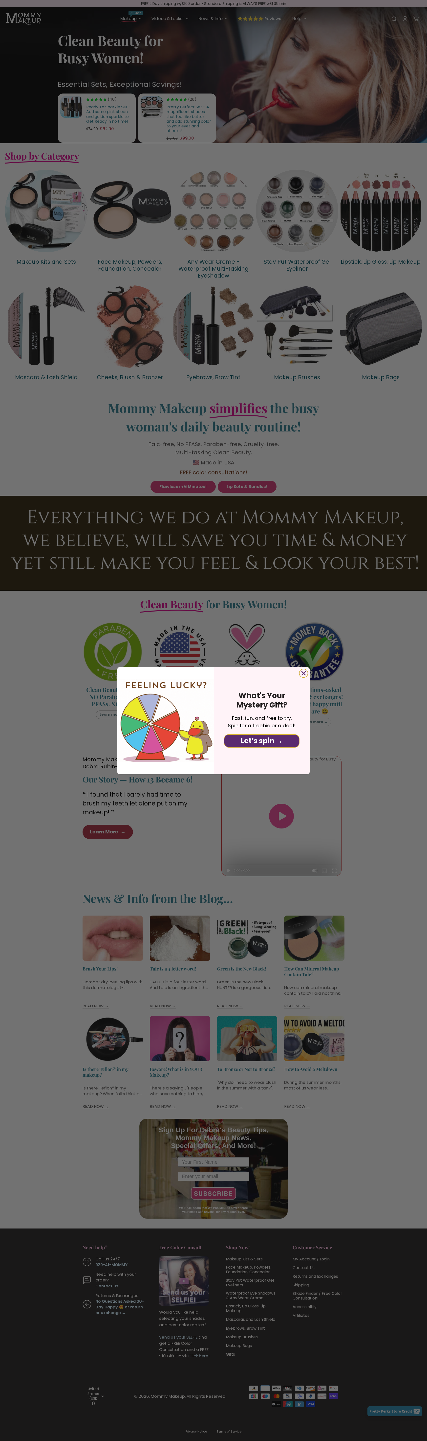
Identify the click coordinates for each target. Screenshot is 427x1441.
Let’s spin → (262, 741)
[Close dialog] (303, 673)
